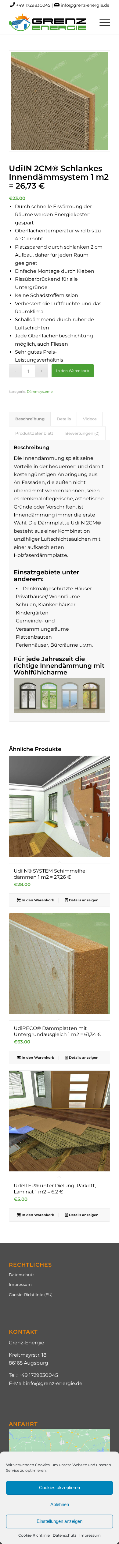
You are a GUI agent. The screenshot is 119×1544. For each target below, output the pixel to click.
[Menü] (101, 22)
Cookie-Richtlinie (34, 1535)
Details (64, 418)
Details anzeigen (83, 900)
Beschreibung (30, 418)
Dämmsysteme (40, 391)
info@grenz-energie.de (85, 5)
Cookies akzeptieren (59, 1487)
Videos (89, 418)
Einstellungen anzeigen (59, 1521)
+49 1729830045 (33, 5)
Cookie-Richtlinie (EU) (30, 1294)
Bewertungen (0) (82, 433)
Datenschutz (64, 1535)
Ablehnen (59, 1504)
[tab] (30, 419)
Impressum (90, 1535)
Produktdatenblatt (34, 433)
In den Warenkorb (72, 370)
